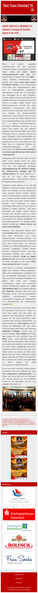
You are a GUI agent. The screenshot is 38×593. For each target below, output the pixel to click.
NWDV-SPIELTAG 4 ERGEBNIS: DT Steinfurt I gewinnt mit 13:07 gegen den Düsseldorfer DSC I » (18, 424)
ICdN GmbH (26, 590)
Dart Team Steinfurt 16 (18, 5)
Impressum (19, 578)
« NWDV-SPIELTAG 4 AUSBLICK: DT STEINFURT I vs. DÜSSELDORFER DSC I (17, 420)
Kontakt (19, 582)
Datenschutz (19, 574)
